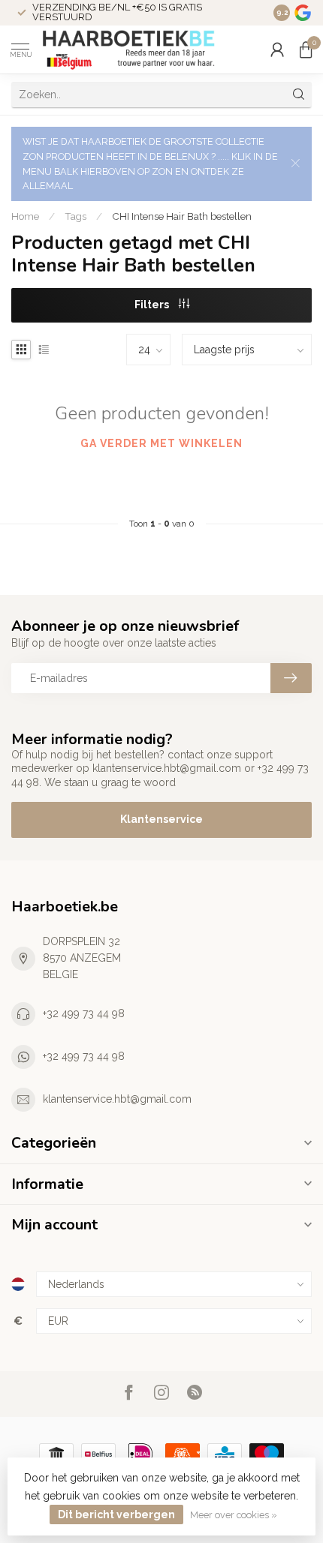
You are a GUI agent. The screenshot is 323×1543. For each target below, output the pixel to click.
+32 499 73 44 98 (84, 1013)
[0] (306, 50)
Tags (75, 216)
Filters (152, 305)
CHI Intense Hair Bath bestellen (182, 216)
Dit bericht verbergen (116, 1514)
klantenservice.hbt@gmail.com (117, 1099)
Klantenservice (161, 819)
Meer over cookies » (233, 1514)
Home (25, 216)
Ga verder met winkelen (161, 443)
